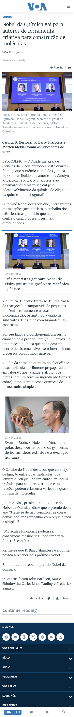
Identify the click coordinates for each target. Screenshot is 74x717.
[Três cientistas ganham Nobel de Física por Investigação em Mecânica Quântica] (37, 251)
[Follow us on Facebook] (6, 637)
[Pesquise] (64, 712)
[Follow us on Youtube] (15, 637)
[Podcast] (42, 637)
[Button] (56, 67)
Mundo (7, 17)
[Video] (48, 712)
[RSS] (60, 637)
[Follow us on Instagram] (24, 637)
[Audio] (32, 712)
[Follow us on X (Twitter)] (33, 637)
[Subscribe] (51, 637)
